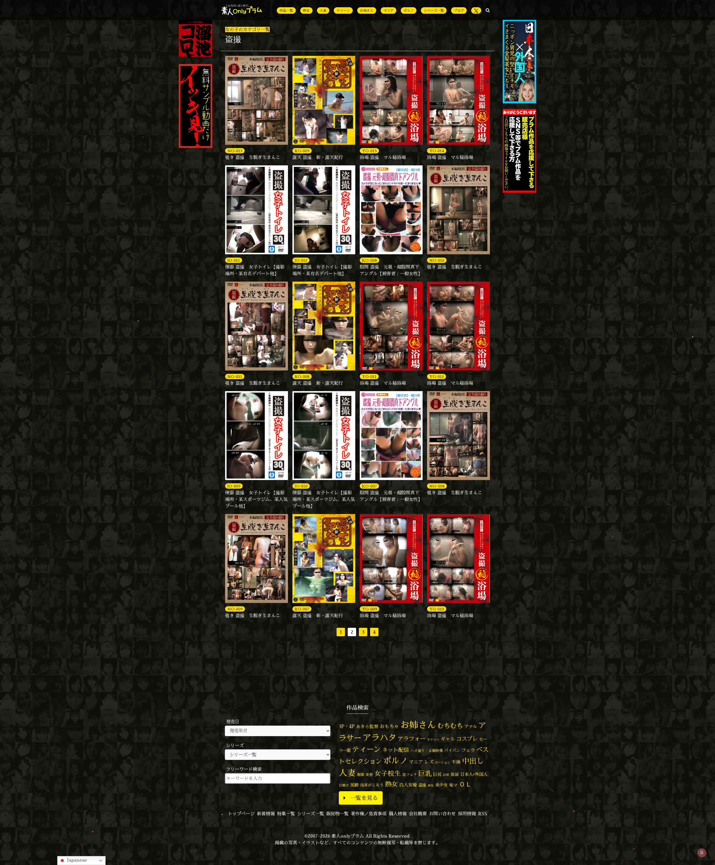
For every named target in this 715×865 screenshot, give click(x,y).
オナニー (433, 739)
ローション (442, 762)
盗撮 (422, 785)
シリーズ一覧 (434, 10)
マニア (388, 10)
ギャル (448, 739)
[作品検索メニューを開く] (488, 10)
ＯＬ (465, 784)
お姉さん (366, 10)
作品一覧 (286, 10)
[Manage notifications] (701, 852)
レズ (429, 762)
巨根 (446, 775)
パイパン (452, 750)
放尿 (455, 774)
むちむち (450, 725)
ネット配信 (395, 750)
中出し (473, 761)
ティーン (343, 10)
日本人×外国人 (473, 774)
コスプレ (467, 738)
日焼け (344, 785)
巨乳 (425, 773)
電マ (453, 785)
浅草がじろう (371, 785)
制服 (360, 774)
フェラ (468, 750)
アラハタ (379, 737)
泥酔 (354, 785)
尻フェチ (409, 774)
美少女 (441, 785)
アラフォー (412, 738)
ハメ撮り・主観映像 (426, 750)
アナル (470, 726)
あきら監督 (367, 726)
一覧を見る (364, 798)
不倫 (456, 762)
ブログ (459, 10)
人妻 (323, 10)
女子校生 (387, 773)
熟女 (306, 10)
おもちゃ (389, 726)
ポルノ (409, 10)
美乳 (431, 785)
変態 (369, 774)
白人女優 (408, 785)
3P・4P (347, 726)
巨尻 (437, 774)
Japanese (76, 860)
